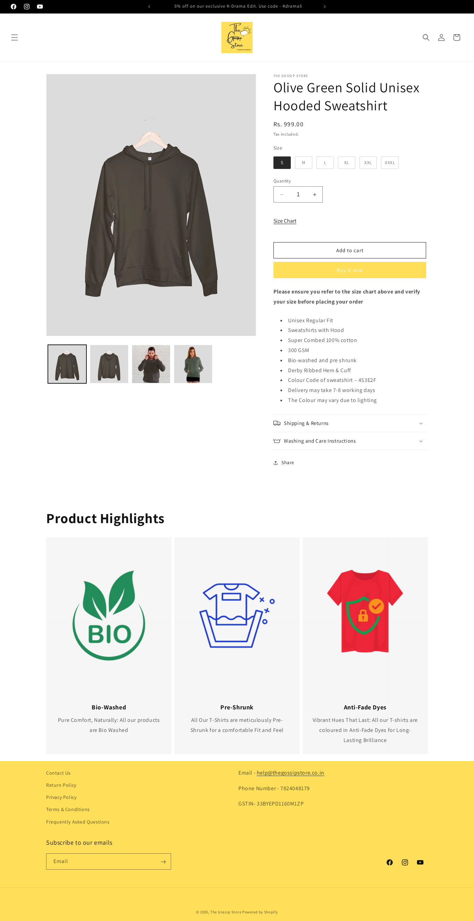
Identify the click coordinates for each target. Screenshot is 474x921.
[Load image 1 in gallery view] (67, 364)
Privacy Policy (61, 797)
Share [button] (287, 462)
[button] (14, 37)
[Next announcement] (324, 6)
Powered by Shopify (260, 912)
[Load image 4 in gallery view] (193, 364)
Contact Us (58, 773)
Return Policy (61, 785)
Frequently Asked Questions (78, 822)
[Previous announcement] (149, 6)
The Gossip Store (225, 912)
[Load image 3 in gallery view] (151, 364)
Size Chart (284, 220)
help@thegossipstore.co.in (290, 772)
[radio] (282, 162)
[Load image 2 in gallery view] (109, 364)
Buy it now (350, 270)
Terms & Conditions (68, 810)
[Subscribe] (163, 862)
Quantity (282, 181)
